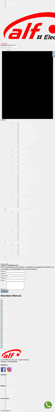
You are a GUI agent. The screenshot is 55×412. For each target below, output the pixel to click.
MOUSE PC (22, 185)
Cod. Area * (4, 275)
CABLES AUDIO (24, 166)
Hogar (8, 229)
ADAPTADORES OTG (25, 124)
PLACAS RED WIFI (25, 190)
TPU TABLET (23, 248)
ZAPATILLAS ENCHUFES (26, 206)
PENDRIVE (22, 153)
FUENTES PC (23, 180)
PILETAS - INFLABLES (25, 236)
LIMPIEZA (22, 235)
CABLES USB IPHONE (25, 126)
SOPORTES (22, 146)
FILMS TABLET (23, 245)
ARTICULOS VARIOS (25, 230)
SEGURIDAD (23, 237)
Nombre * (3, 271)
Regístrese (10, 6)
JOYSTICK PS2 (23, 217)
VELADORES (23, 240)
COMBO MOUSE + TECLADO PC (29, 178)
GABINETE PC (23, 182)
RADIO (21, 162)
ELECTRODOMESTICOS (26, 232)
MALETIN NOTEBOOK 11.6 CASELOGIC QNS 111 (15, 262)
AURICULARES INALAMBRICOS (28, 157)
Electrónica (10, 196)
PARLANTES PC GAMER (26, 225)
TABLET (21, 247)
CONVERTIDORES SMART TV (28, 198)
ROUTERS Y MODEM (25, 193)
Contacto (9, 8)
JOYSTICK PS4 (23, 220)
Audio (8, 154)
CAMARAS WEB (24, 174)
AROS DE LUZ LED (25, 125)
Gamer (9, 210)
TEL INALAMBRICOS (25, 255)
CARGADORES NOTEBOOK (27, 176)
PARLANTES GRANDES (26, 161)
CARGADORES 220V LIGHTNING (29, 137)
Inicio (8, 1)
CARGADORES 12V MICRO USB (28, 133)
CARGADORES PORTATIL (27, 142)
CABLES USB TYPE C (25, 129)
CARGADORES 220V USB (26, 141)
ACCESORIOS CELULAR (26, 122)
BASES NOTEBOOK (25, 173)
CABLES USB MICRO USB (27, 128)
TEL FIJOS (22, 253)
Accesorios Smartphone (13, 121)
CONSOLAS (22, 214)
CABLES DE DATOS (25, 168)
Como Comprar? (11, 4)
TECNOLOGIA (23, 205)
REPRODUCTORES (25, 201)
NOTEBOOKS (23, 186)
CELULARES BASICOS (26, 251)
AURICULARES (23, 156)
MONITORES (23, 184)
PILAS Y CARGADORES (26, 200)
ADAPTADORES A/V (25, 165)
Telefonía (9, 249)
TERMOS (22, 239)
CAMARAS (22, 197)
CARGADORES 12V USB (26, 136)
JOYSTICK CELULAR (25, 144)
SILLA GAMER (23, 226)
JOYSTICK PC (23, 216)
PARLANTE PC (23, 189)
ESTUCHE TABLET (24, 244)
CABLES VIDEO (24, 169)
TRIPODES (22, 148)
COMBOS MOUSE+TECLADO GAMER (30, 213)
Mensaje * (3, 289)
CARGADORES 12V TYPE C (27, 134)
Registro (9, 380)
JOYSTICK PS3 (23, 218)
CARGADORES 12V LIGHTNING (28, 132)
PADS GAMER (23, 224)
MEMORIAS (22, 152)
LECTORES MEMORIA (26, 150)
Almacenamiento (11, 149)
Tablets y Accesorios (12, 243)
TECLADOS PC (23, 194)
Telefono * (3, 278)
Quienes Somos (11, 2)
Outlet (8, 241)
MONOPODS (23, 145)
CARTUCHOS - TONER (26, 177)
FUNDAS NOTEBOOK (25, 181)
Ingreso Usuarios (11, 5)
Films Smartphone (12, 208)
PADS (21, 188)
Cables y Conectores (13, 164)
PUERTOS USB (23, 192)
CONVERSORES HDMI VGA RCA (29, 170)
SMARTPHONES (24, 252)
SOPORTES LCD (24, 204)
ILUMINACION (23, 233)
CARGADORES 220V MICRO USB (29, 138)
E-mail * (3, 280)
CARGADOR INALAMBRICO (27, 130)
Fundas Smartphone (12, 209)
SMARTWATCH (23, 202)
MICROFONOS (23, 158)
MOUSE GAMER (24, 222)
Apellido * (3, 273)
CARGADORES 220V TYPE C (27, 140)
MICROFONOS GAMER (26, 221)
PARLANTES (23, 160)
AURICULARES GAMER (26, 212)
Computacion (10, 172)
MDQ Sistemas (15, 410)
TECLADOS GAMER (25, 228)
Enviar (4, 291)
